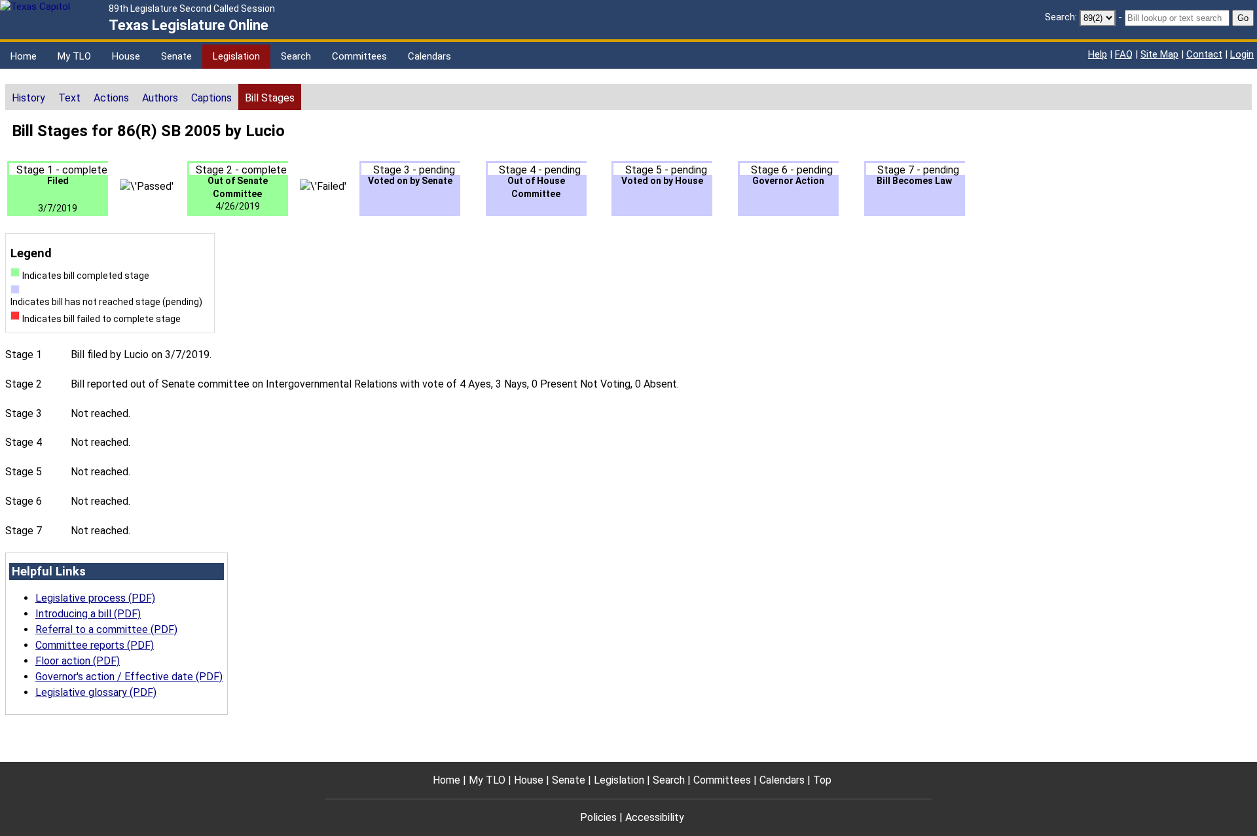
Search (296, 56)
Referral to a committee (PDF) (106, 629)
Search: (1061, 17)
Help (1097, 54)
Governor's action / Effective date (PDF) (129, 676)
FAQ (1124, 54)
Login (1242, 54)
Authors (160, 98)
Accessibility (654, 817)
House (126, 56)
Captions (211, 98)
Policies (598, 817)
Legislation (236, 56)
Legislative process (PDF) (95, 598)
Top (822, 780)
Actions (111, 98)
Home (23, 56)
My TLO (74, 56)
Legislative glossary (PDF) (95, 692)
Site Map (1159, 54)
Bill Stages (270, 98)
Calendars (429, 56)
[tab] (28, 97)
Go (1242, 18)
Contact (1204, 54)
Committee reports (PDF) (94, 645)
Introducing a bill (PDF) (88, 614)
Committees (359, 56)
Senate (176, 56)
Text (69, 98)
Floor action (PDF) (77, 661)
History (28, 98)
